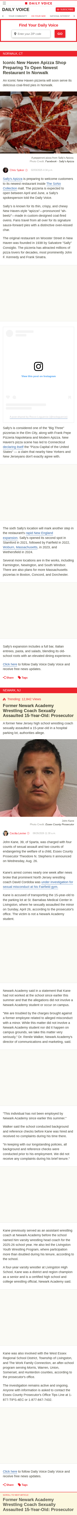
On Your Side (38, 16)
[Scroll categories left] (3, 16)
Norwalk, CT (13, 53)
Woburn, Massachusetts (20, 547)
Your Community (18, 16)
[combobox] (31, 34)
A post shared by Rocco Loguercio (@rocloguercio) (39, 416)
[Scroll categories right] (74, 16)
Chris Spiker (17, 170)
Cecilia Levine (18, 833)
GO (59, 34)
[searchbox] (33, 33)
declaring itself (13, 447)
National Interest (60, 16)
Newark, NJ (12, 690)
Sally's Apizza (12, 179)
